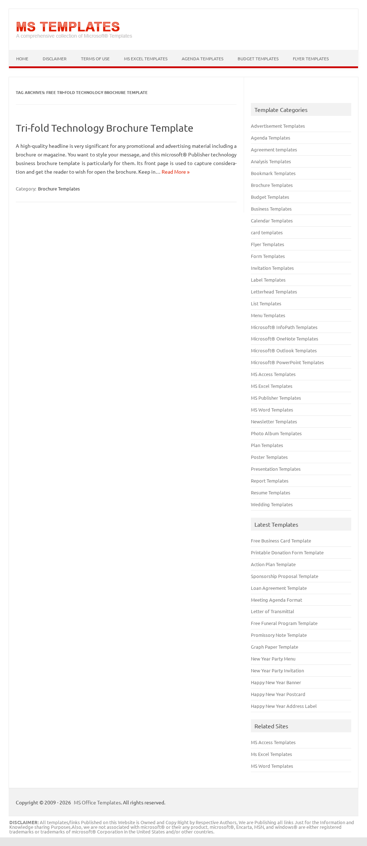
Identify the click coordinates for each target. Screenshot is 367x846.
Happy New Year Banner (276, 682)
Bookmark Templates (273, 173)
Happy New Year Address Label (284, 706)
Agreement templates (274, 149)
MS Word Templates (272, 409)
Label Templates (268, 280)
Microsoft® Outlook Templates (284, 350)
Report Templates (270, 481)
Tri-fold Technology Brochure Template (105, 128)
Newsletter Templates (274, 421)
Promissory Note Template (279, 635)
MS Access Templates (273, 374)
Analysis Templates (271, 161)
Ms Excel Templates (271, 754)
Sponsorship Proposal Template (284, 576)
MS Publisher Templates (276, 398)
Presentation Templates (276, 469)
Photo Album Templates (276, 433)
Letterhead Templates (274, 291)
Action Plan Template (273, 564)
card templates (267, 232)
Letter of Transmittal (272, 611)
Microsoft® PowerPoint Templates (287, 362)
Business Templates (271, 209)
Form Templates (268, 256)
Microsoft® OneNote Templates (284, 338)
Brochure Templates (59, 188)
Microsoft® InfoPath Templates (284, 327)
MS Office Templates (97, 802)
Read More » (176, 171)
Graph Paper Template (274, 647)
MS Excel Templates (145, 58)
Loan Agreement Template (279, 588)
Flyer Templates (311, 58)
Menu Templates (268, 315)
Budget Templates (258, 58)
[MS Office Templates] (74, 38)
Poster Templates (269, 457)
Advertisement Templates (278, 126)
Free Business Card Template (281, 540)
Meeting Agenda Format (276, 600)
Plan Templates (267, 445)
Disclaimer (55, 58)
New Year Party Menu (273, 658)
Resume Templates (270, 492)
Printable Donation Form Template (287, 552)
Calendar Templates (272, 220)
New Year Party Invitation (277, 670)
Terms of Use (95, 58)
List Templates (266, 303)
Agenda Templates (202, 58)
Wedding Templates (272, 504)
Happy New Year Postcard (278, 694)
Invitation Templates (272, 268)
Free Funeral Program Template (284, 623)
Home (22, 58)
